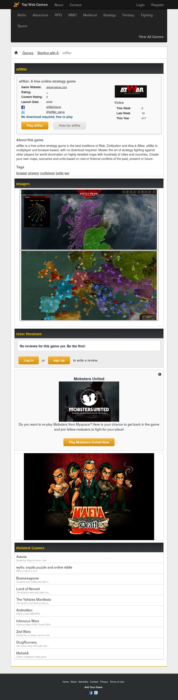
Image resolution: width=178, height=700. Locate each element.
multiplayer (47, 173)
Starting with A (48, 52)
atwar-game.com (56, 87)
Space (22, 25)
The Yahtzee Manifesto (33, 601)
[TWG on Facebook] (91, 692)
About (58, 4)
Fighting (147, 14)
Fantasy (128, 14)
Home (66, 681)
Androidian (28, 611)
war (66, 173)
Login (140, 4)
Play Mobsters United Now (89, 442)
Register (157, 4)
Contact (75, 4)
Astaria (31, 558)
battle (60, 173)
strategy (33, 173)
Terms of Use (117, 681)
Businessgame (33, 579)
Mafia (22, 14)
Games (27, 52)
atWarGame (53, 107)
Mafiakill (31, 654)
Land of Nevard (33, 590)
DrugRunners (32, 643)
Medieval (90, 14)
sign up (59, 360)
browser (21, 173)
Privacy (104, 681)
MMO (72, 14)
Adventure (40, 14)
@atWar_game (55, 112)
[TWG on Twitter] (96, 692)
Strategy (109, 14)
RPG (58, 14)
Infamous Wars (33, 622)
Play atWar (35, 125)
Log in (28, 360)
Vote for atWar (70, 125)
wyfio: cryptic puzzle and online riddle (44, 568)
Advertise (83, 681)
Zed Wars (33, 633)
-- (47, 92)
